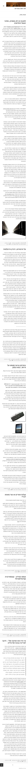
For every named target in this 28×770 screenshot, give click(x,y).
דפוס (12, 244)
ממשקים (5, 488)
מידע (9, 243)
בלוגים (21, 571)
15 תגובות (9, 489)
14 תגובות (8, 635)
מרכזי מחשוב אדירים (9, 194)
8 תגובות (10, 360)
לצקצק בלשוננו (20, 681)
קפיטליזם (17, 635)
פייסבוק (24, 244)
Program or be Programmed (13, 26)
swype (19, 451)
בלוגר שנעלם (23, 347)
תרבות (17, 760)
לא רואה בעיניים (20, 8)
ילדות (15, 360)
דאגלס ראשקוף (17, 28)
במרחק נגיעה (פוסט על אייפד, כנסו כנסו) (16, 366)
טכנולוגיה (13, 243)
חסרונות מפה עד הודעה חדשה (18, 377)
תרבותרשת (13, 359)
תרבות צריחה (16, 634)
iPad (8, 488)
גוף (16, 360)
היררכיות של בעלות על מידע (9, 108)
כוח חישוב (17, 195)
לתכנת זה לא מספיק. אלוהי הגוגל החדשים (15, 22)
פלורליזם (24, 571)
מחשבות (16, 243)
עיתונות (6, 570)
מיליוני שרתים (23, 195)
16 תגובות (16, 571)
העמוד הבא (1, 765)
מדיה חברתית (5, 634)
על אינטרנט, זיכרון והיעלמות (14, 249)
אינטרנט (6, 243)
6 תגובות (7, 244)
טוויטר (23, 489)
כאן (13, 516)
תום (18, 521)
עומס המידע (22, 635)
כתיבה (14, 489)
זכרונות (19, 360)
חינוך (17, 489)
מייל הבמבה (18, 648)
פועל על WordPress (22, 768)
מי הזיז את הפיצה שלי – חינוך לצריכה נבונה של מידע (14, 642)
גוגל (19, 244)
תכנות (22, 244)
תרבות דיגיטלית (23, 360)
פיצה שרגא (23, 648)
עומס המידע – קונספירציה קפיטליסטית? (15, 578)
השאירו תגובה (19, 761)
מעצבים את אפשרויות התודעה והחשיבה (14, 459)
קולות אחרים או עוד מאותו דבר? (15, 496)
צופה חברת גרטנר (15, 384)
